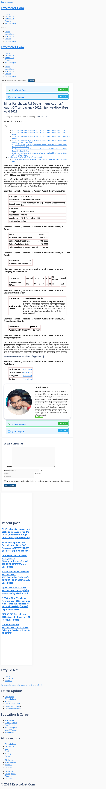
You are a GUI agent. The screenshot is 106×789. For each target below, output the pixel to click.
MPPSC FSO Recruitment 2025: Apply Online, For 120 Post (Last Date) (16, 617)
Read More (39, 417)
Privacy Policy (10, 762)
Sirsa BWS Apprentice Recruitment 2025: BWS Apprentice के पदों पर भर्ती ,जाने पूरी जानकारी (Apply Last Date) (16, 546)
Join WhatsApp (19, 90)
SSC (6, 749)
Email (42, 470)
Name (6, 470)
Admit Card (9, 18)
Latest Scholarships (13, 708)
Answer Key (9, 732)
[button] (53, 27)
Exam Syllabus (11, 723)
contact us (9, 767)
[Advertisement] (16, 505)
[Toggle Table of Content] (5, 126)
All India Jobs (10, 699)
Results (8, 21)
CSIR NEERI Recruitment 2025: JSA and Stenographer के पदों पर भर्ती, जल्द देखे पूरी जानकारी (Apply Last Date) (15, 561)
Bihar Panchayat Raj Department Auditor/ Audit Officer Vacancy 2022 (41, 130)
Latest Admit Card (12, 704)
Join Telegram (18, 97)
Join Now (63, 89)
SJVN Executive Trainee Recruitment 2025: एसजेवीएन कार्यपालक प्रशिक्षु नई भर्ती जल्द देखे (15, 590)
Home (7, 14)
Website (38, 473)
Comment (8, 466)
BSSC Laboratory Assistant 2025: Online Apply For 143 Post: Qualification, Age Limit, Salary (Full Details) (16, 533)
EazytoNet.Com (12, 8)
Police (7, 756)
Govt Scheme (10, 725)
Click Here (27, 369)
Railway (8, 753)
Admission (9, 720)
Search (3, 80)
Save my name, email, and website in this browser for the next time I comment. (38, 481)
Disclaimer (9, 760)
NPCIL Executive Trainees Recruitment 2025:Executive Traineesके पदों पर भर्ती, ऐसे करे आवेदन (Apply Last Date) (16, 577)
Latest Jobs (9, 16)
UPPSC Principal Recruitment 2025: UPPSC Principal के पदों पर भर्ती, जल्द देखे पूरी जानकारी (16, 628)
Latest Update (11, 730)
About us (8, 765)
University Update (12, 706)
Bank (7, 751)
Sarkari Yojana (11, 727)
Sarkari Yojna (10, 23)
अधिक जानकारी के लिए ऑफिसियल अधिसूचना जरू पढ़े (26, 157)
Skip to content (7, 2)
